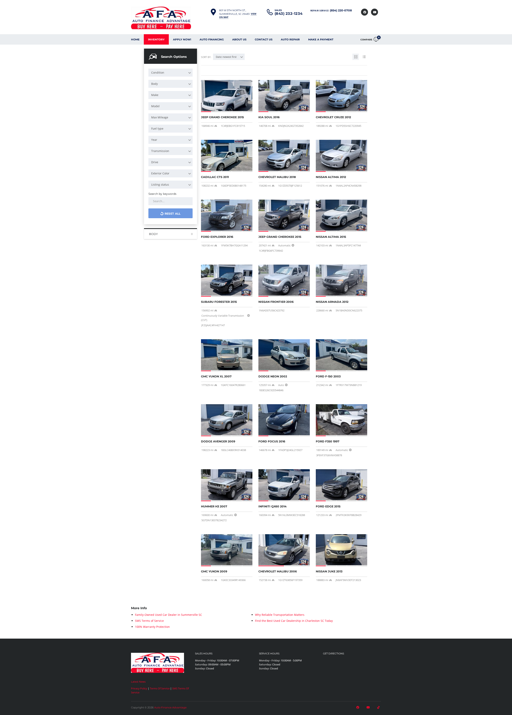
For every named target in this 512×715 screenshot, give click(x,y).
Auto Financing (212, 39)
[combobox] (170, 73)
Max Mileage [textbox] (159, 117)
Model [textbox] (155, 106)
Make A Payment (320, 39)
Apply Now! (182, 39)
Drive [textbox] (154, 162)
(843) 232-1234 (289, 13)
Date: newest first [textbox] (226, 57)
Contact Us (263, 39)
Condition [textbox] (157, 72)
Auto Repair (290, 39)
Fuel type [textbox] (157, 128)
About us (239, 39)
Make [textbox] (154, 95)
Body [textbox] (154, 84)
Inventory (156, 39)
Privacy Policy (139, 688)
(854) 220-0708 (341, 10)
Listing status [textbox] (160, 184)
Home (135, 39)
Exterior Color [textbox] (160, 173)
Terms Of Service (160, 688)
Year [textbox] (154, 140)
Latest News (138, 681)
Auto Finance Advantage (170, 707)
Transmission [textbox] (160, 151)
